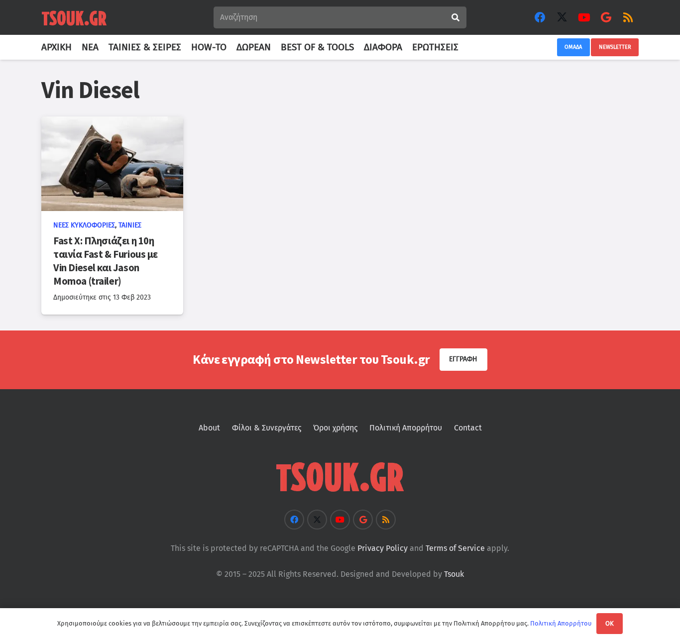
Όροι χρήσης (335, 427)
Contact (468, 427)
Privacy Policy (382, 548)
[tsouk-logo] (74, 17)
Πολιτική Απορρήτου (405, 427)
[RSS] (628, 17)
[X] (562, 17)
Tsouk (454, 574)
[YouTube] (584, 17)
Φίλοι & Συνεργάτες (266, 427)
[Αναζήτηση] (455, 17)
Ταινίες (129, 225)
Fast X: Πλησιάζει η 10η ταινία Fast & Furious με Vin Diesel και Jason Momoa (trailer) (105, 261)
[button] (464, 47)
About (209, 427)
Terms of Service (455, 548)
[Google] (606, 17)
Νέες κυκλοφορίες (84, 225)
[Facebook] (540, 17)
